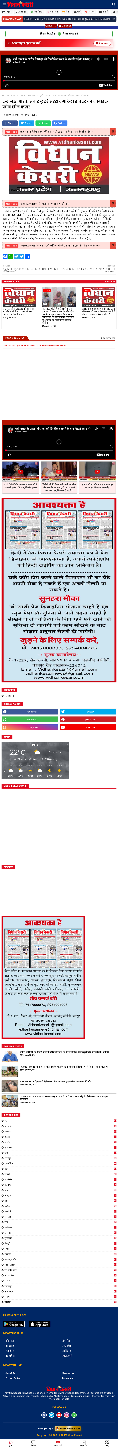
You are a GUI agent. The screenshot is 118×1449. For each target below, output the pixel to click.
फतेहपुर (60, 1195)
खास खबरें (67, 1355)
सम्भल (60, 1280)
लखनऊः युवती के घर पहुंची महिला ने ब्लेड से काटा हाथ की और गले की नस (60, 245)
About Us (10, 1373)
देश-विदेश (38, 11)
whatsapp (32, 719)
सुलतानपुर (60, 1291)
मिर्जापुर (60, 1232)
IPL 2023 (10, 1345)
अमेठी (60, 1120)
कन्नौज (60, 1142)
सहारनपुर (60, 1286)
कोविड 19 (66, 1350)
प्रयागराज (60, 1190)
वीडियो (33, 1445)
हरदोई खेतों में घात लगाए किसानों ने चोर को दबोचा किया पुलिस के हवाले (20, 486)
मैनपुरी (60, 1243)
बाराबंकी (60, 1211)
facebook (32, 711)
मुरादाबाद (60, 1238)
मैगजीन (66, 1340)
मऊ (60, 1222)
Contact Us (68, 1373)
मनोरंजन (54, 11)
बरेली (60, 1200)
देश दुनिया (10, 1355)
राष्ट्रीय (8, 11)
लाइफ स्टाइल (60, 1264)
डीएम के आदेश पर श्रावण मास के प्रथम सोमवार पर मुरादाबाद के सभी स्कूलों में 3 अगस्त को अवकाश (64, 1052)
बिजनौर (60, 1216)
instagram (32, 727)
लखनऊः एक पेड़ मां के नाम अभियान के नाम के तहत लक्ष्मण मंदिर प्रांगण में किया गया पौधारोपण (64, 1067)
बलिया (60, 1206)
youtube (90, 727)
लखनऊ (14, 95)
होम (10, 1445)
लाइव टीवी (58, 1445)
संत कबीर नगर (60, 1270)
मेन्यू (107, 1445)
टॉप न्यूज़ (10, 1340)
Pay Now (103, 43)
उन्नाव (60, 1137)
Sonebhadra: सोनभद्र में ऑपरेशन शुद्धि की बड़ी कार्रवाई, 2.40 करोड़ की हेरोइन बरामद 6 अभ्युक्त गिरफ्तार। (64, 1098)
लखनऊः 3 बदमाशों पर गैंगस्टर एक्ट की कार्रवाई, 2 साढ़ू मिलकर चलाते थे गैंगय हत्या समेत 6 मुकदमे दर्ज (98, 312)
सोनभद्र (60, 1296)
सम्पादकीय (9, 696)
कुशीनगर (60, 1147)
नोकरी (105, 11)
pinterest (90, 719)
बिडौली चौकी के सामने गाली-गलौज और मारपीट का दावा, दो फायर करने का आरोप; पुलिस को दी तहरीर (59, 487)
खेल (67, 11)
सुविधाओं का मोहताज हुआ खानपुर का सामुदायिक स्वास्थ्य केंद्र (97, 486)
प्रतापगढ (60, 1184)
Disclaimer (68, 1378)
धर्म (78, 11)
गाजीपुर (60, 1158)
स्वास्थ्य (91, 11)
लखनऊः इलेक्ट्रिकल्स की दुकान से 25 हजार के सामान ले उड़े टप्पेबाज (56, 131)
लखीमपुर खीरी (60, 1259)
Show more (110, 281)
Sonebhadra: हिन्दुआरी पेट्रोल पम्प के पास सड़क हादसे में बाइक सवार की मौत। (56, 1081)
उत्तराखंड (60, 1131)
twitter (90, 711)
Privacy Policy (13, 1378)
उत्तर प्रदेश (22, 11)
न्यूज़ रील (84, 1445)
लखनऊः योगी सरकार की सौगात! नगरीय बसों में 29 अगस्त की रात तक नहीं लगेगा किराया (18, 312)
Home (5, 95)
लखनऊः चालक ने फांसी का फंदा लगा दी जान (45, 204)
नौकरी (60, 1174)
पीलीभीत (60, 1179)
